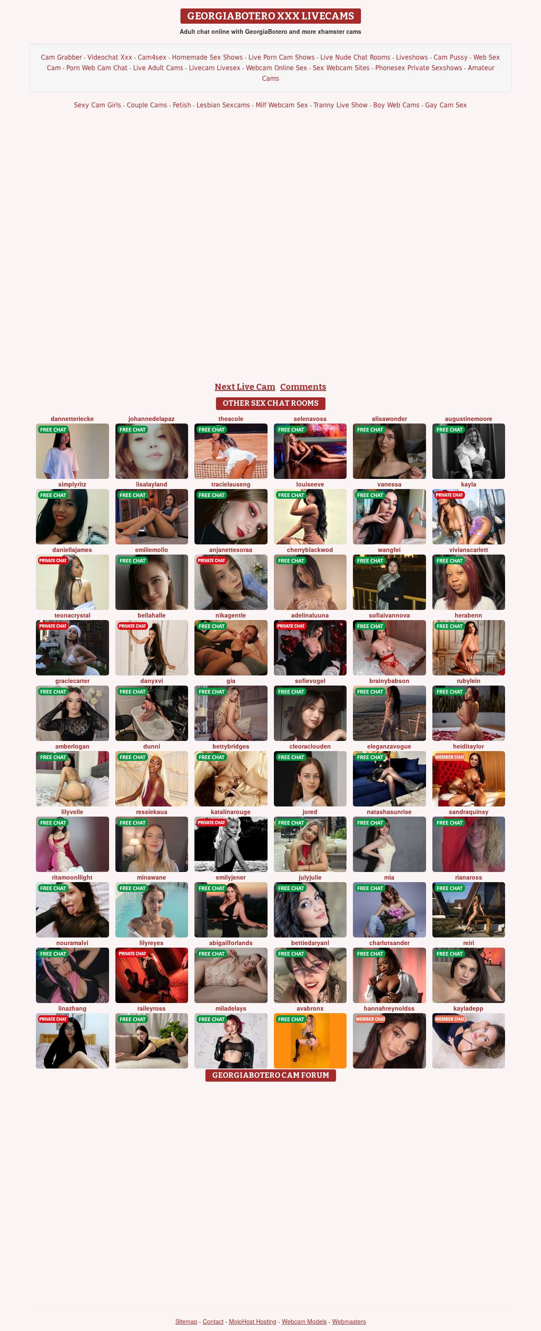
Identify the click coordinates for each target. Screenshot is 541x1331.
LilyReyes (151, 942)
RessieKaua (151, 811)
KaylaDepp (469, 1008)
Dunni (151, 746)
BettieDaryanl (310, 942)
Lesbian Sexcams (223, 105)
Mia (389, 877)
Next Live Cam (245, 387)
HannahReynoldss (389, 1008)
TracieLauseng (231, 484)
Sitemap (186, 1321)
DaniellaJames (72, 549)
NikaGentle (231, 615)
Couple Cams (147, 105)
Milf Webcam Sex (282, 105)
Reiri (468, 942)
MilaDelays (231, 1008)
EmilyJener (231, 877)
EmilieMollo (151, 549)
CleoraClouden (310, 746)
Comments (303, 387)
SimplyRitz (72, 484)
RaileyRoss (151, 1008)
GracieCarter (72, 680)
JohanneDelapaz (151, 418)
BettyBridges (231, 746)
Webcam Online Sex (276, 68)
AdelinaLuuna (310, 615)
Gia (231, 680)
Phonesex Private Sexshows (418, 68)
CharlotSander (389, 942)
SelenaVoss (310, 418)
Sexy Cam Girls (97, 105)
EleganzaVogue (389, 746)
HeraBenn (468, 615)
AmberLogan (72, 746)
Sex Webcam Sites (341, 68)
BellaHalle (152, 615)
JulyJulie (310, 877)
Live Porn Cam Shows (282, 57)
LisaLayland (151, 484)
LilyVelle (72, 811)
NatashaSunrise (389, 811)
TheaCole (231, 418)
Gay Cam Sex (446, 105)
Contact (213, 1321)
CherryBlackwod (310, 549)
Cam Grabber (61, 57)
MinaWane (151, 877)
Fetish (182, 105)
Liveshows (412, 57)
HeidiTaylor (468, 746)
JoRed (310, 811)
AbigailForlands (231, 942)
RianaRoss (468, 877)
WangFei (389, 549)
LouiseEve (310, 484)
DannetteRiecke (72, 418)
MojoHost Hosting (252, 1321)
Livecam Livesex (214, 68)
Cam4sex (152, 57)
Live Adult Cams (158, 68)
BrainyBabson (389, 680)
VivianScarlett (468, 549)
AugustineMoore (468, 418)
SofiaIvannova (389, 615)
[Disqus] (270, 1191)
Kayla (468, 484)
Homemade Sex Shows (207, 57)
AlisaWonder (389, 418)
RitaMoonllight (72, 877)
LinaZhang (72, 1008)
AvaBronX (310, 1008)
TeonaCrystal (72, 615)
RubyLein (469, 680)
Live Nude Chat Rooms (355, 57)
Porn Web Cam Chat (97, 68)
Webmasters (349, 1321)
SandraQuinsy (469, 811)
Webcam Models (304, 1321)
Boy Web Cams (396, 105)
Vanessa (389, 484)
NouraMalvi (72, 942)
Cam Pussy (451, 57)
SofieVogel (310, 680)
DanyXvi (151, 680)
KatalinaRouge (231, 811)
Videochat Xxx (109, 57)
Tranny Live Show (341, 105)
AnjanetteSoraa (230, 549)
